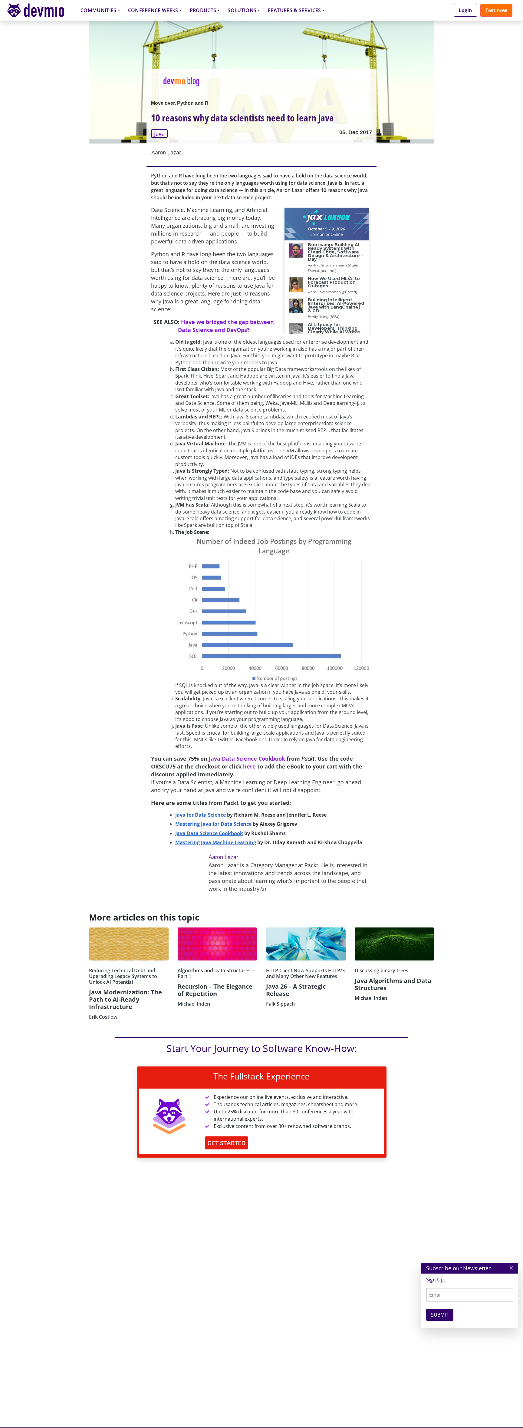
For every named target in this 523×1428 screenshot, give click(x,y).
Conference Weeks (153, 10)
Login (465, 10)
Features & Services (294, 10)
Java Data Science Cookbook (247, 758)
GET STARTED (226, 1143)
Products (203, 10)
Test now (496, 10)
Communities (99, 10)
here (249, 766)
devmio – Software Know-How (40, 10)
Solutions (242, 10)
